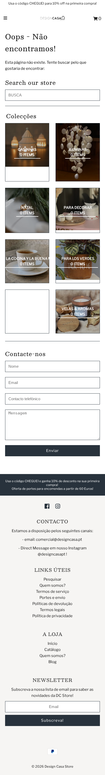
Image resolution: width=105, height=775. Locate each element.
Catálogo (52, 649)
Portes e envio (52, 597)
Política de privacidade (52, 616)
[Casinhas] (27, 145)
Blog (52, 662)
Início (52, 643)
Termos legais (52, 610)
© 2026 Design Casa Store (52, 766)
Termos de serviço (52, 591)
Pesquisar (52, 579)
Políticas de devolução (52, 603)
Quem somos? (52, 585)
